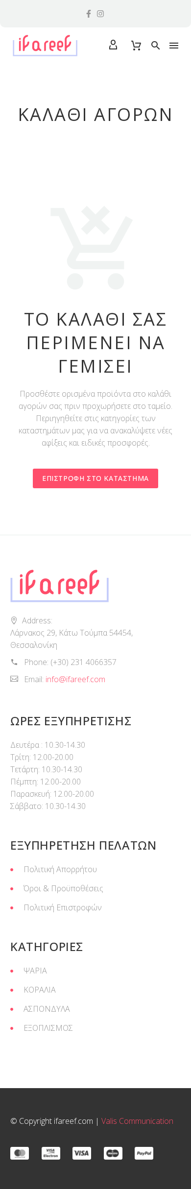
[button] (156, 45)
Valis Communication (137, 1121)
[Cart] (136, 45)
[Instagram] (100, 14)
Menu (173, 45)
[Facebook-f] (89, 14)
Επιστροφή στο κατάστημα (95, 478)
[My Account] (113, 45)
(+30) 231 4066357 (83, 662)
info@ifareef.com (75, 679)
